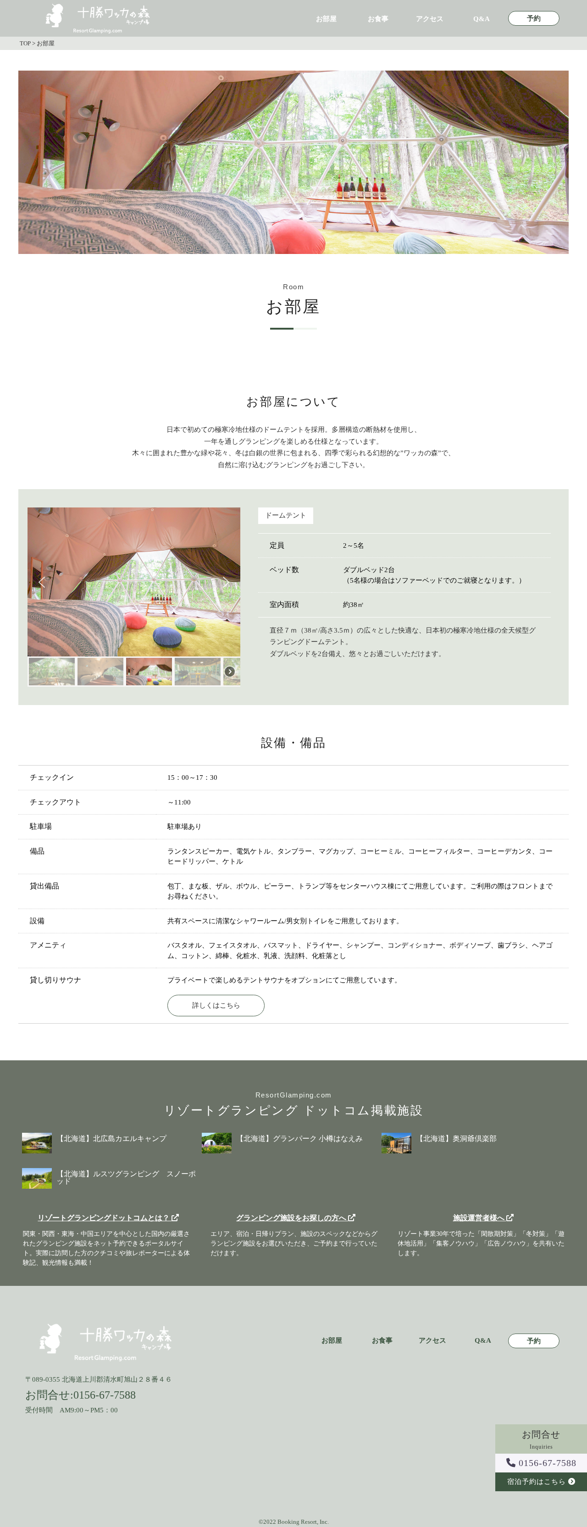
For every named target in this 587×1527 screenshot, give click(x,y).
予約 (534, 18)
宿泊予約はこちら (537, 1481)
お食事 (378, 19)
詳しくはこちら (216, 1005)
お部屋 (326, 19)
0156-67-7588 (546, 1463)
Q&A (481, 19)
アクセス (429, 19)
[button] (41, 582)
